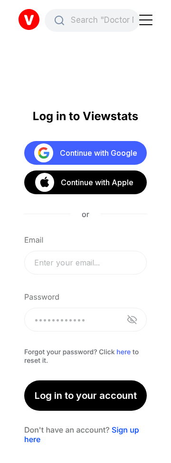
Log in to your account (86, 395)
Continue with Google (98, 153)
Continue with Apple (96, 182)
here (123, 352)
